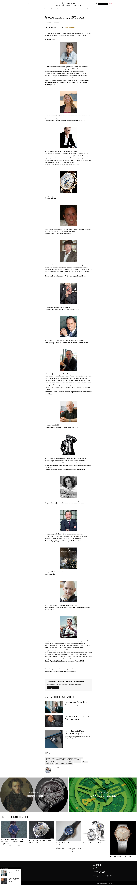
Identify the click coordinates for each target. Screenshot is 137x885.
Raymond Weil (49, 763)
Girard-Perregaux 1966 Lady (120, 856)
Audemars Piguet (61, 758)
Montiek (85, 762)
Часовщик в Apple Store (76, 702)
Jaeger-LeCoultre (50, 762)
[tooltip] (109, 4)
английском (58, 671)
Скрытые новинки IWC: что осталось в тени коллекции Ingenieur (12, 841)
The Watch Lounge (80, 35)
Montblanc (77, 762)
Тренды (47, 13)
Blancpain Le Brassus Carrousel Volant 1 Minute (40, 841)
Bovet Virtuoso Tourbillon (93, 843)
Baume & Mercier (72, 758)
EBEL (63, 760)
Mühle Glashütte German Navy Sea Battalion (67, 844)
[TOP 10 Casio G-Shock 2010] (103, 795)
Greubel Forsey (71, 760)
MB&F (70, 762)
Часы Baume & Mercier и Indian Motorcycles (76, 732)
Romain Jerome (60, 763)
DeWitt (58, 760)
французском (67, 671)
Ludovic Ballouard (62, 762)
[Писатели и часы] (34, 795)
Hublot (78, 760)
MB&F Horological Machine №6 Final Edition (77, 717)
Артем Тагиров (58, 768)
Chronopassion (50, 760)
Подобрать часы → (52, 688)
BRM (80, 758)
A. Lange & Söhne (50, 758)
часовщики (69, 763)
